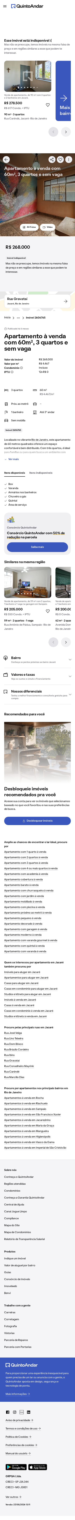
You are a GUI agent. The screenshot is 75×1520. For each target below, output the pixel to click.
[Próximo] (66, 132)
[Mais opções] (68, 159)
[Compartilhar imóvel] (51, 159)
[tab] (14, 473)
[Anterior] (53, 132)
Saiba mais (37, 547)
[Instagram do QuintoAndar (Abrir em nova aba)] (15, 1412)
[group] (27, 92)
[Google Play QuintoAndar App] (16, 1467)
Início (7, 317)
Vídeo (49, 227)
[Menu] (4, 6)
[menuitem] (10, 318)
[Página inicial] (27, 6)
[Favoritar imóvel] (60, 159)
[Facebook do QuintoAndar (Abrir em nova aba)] (8, 1412)
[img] (27, 76)
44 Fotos (31, 227)
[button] (37, 659)
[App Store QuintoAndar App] (37, 1467)
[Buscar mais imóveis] (6, 159)
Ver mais (13, 459)
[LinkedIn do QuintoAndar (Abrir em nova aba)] (29, 1412)
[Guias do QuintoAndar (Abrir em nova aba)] (22, 1412)
